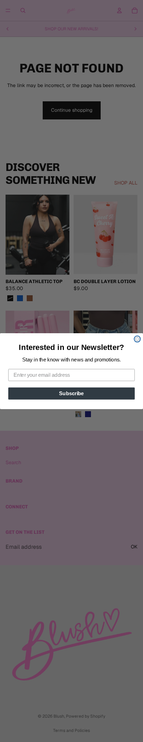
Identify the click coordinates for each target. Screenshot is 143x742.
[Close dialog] (137, 339)
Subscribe (71, 393)
